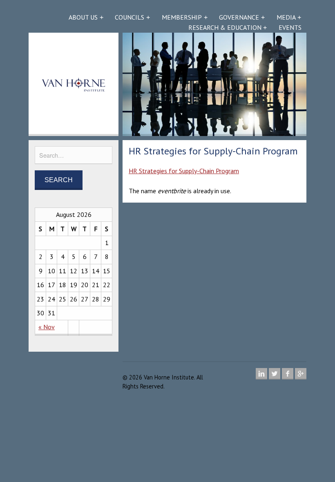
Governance (239, 17)
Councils (129, 17)
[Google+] (300, 373)
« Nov (46, 327)
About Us (83, 17)
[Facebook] (287, 373)
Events (290, 27)
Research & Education (224, 27)
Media (286, 17)
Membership (182, 17)
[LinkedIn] (261, 373)
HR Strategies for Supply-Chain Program (184, 171)
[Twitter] (274, 373)
